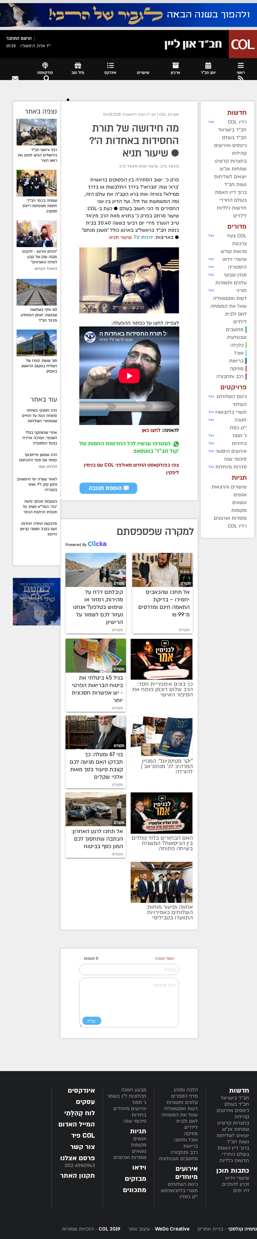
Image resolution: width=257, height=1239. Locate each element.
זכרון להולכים (235, 1184)
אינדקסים (81, 1090)
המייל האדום (76, 1124)
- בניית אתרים (226, 1229)
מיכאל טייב (169, 166)
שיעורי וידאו (237, 1178)
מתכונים (134, 1190)
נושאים (139, 1151)
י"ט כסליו (189, 1196)
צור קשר (82, 1146)
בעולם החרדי (235, 1154)
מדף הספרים (184, 1096)
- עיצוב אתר (158, 1229)
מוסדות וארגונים (129, 1157)
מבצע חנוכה (133, 1089)
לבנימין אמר (47, 466)
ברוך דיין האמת (233, 1148)
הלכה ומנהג (186, 1089)
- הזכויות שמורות (91, 1229)
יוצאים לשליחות (233, 1135)
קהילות (241, 1116)
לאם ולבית (187, 1121)
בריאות (190, 1146)
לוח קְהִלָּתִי (79, 1113)
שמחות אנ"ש (235, 1129)
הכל (211, 122)
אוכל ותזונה (186, 1139)
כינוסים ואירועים (233, 1110)
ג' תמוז (139, 1102)
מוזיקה (191, 1133)
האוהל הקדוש (45, 268)
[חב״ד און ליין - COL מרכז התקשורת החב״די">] (209, 44)
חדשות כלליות (234, 1160)
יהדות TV (142, 237)
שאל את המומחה (179, 1114)
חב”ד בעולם (236, 1104)
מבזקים (135, 1178)
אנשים (139, 1138)
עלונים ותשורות (182, 1102)
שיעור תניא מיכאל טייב (138, 166)
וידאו (139, 1167)
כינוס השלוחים (183, 1184)
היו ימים (241, 1190)
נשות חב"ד (238, 1141)
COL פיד (83, 1135)
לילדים (191, 1127)
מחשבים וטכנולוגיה (178, 1158)
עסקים (85, 1101)
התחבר (12, 38)
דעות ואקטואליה (181, 1108)
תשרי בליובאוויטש (179, 1190)
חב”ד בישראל (235, 1098)
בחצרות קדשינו (233, 1123)
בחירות (139, 1114)
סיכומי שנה (134, 1121)
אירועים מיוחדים (129, 1108)
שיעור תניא (120, 237)
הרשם (26, 38)
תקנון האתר (77, 1175)
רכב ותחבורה (184, 1152)
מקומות (138, 1144)
